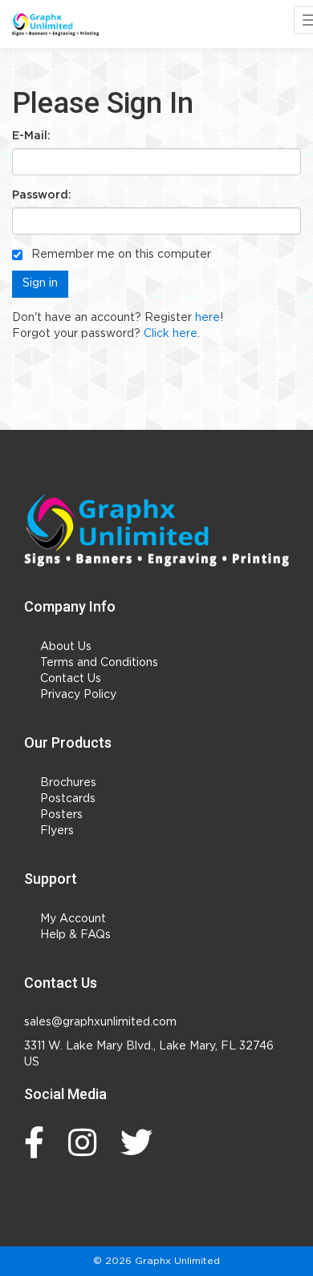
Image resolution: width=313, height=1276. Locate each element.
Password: (41, 195)
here (207, 317)
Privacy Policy (78, 694)
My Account (73, 919)
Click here (170, 333)
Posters (61, 815)
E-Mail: (31, 136)
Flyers (57, 831)
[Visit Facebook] (38, 1142)
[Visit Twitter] (140, 1142)
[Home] (156, 531)
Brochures (68, 782)
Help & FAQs (75, 935)
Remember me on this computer (119, 254)
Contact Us (70, 678)
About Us (65, 646)
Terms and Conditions (99, 662)
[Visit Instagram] (86, 1142)
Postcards (68, 799)
